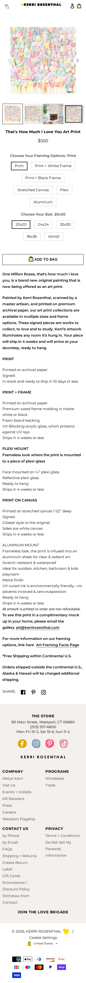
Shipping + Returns (19, 856)
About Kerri (12, 778)
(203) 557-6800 (43, 727)
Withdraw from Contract (16, 899)
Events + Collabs (16, 792)
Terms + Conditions (62, 835)
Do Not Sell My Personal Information (58, 849)
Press (7, 805)
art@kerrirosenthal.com (37, 627)
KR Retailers (13, 798)
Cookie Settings (43, 937)
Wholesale (54, 778)
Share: (9, 691)
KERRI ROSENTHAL (41, 6)
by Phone (10, 835)
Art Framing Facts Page (57, 645)
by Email (10, 842)
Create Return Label (15, 865)
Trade (50, 785)
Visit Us (8, 785)
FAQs (7, 849)
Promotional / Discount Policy (16, 885)
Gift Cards (11, 876)
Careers (9, 812)
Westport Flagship (18, 819)
